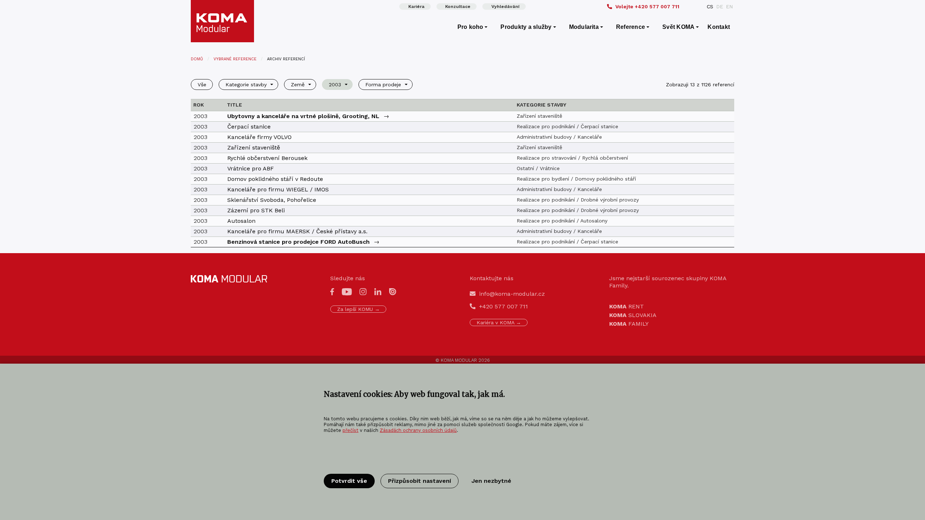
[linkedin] (378, 291)
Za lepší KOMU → (358, 309)
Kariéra (416, 6)
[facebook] (332, 291)
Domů (197, 59)
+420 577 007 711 (647, 6)
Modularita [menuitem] (584, 27)
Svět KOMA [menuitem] (678, 27)
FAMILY (629, 323)
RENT (626, 306)
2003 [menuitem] (335, 84)
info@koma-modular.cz (512, 293)
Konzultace (457, 6)
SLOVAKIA (633, 315)
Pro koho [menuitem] (470, 27)
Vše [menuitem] (202, 84)
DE (719, 6)
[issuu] (392, 291)
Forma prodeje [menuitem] (383, 84)
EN (729, 6)
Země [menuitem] (298, 84)
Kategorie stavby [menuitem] (246, 84)
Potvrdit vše (349, 480)
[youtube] (347, 291)
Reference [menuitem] (630, 27)
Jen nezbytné (491, 480)
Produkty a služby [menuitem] (525, 27)
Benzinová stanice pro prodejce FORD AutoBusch (298, 241)
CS (710, 6)
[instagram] (363, 291)
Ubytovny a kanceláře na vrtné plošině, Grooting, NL (303, 116)
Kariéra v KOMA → (499, 322)
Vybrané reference (235, 59)
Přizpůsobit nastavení (419, 480)
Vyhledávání (505, 6)
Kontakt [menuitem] (718, 27)
